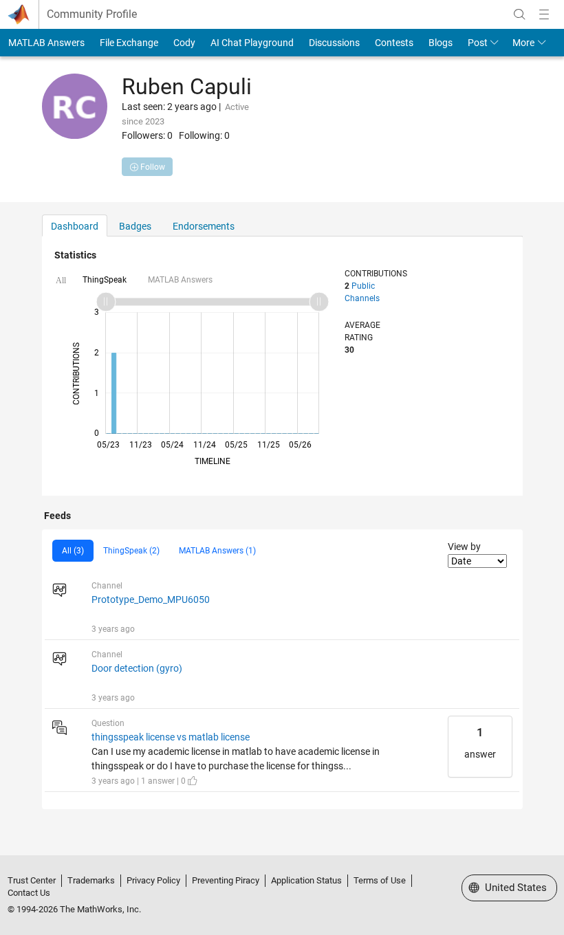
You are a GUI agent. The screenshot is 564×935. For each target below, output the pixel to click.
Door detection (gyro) (136, 668)
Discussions (334, 42)
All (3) (73, 551)
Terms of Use (380, 880)
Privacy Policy (153, 880)
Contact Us (29, 893)
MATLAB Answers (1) (217, 551)
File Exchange (129, 42)
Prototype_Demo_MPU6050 (150, 599)
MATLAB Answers (46, 42)
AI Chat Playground (252, 42)
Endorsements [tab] (204, 226)
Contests (394, 42)
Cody (184, 42)
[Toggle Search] (519, 14)
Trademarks (91, 880)
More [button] (523, 42)
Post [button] (478, 42)
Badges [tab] (135, 226)
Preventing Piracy (225, 880)
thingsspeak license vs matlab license (170, 737)
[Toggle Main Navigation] (544, 14)
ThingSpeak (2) (131, 551)
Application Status (306, 880)
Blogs (441, 42)
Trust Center (32, 880)
